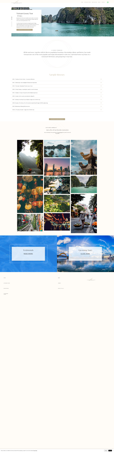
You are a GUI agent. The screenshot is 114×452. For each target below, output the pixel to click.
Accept (110, 450)
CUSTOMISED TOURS (6, 294)
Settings (106, 450)
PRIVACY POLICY (61, 288)
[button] (24, 30)
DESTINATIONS (6, 288)
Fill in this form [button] (60, 132)
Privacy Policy (35, 450)
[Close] (112, 450)
